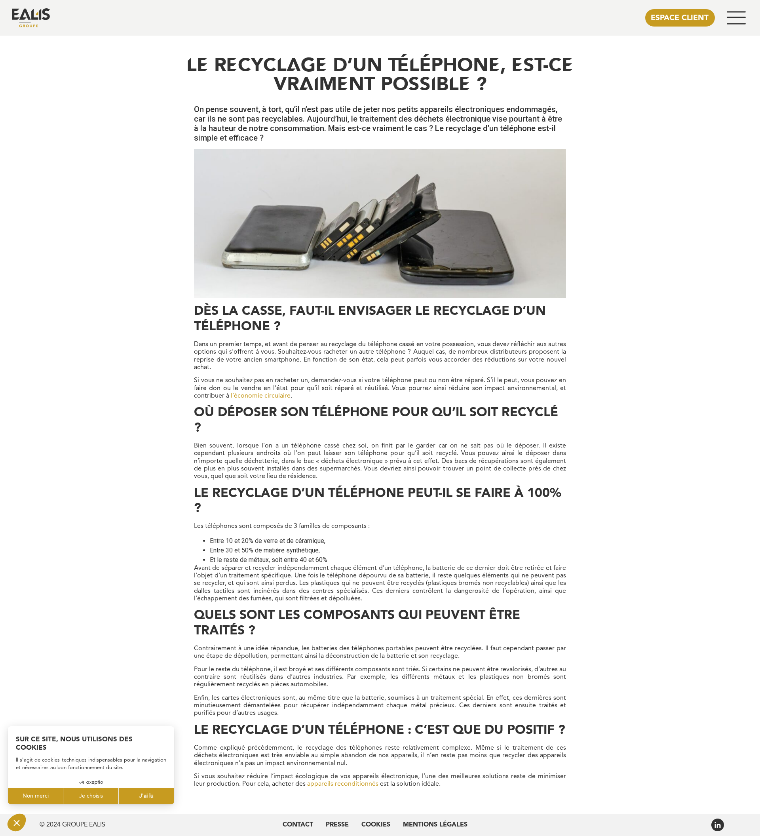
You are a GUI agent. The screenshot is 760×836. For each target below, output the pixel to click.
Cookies (375, 825)
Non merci (36, 796)
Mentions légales (435, 825)
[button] (736, 18)
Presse (337, 825)
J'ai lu (146, 796)
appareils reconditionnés (342, 784)
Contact (298, 825)
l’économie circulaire (261, 396)
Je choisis (91, 796)
